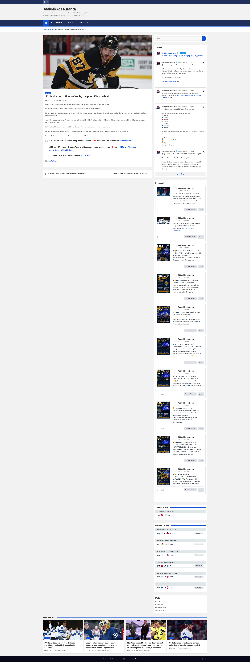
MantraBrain (135, 659)
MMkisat (191, 228)
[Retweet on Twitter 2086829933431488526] (166, 84)
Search (204, 38)
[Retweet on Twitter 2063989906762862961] (166, 145)
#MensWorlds (125, 141)
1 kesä (192, 151)
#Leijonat (192, 95)
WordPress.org (160, 610)
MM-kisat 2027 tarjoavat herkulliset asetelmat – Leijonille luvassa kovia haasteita (59, 645)
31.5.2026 (91, 650)
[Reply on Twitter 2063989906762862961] (163, 145)
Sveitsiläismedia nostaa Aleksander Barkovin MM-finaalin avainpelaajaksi (184, 644)
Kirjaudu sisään (160, 602)
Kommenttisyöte (160, 607)
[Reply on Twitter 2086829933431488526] (163, 84)
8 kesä (192, 90)
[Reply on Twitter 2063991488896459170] (163, 100)
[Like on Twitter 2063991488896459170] (170, 100)
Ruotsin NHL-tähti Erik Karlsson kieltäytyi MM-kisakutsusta (66, 174)
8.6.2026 (48, 650)
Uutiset (48, 93)
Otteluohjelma (57, 23)
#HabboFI (173, 81)
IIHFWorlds (177, 230)
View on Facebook (190, 209)
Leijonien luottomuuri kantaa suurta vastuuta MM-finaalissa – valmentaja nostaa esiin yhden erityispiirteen (101, 645)
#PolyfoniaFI (166, 81)
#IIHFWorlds (166, 97)
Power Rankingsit (85, 23)
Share (201, 209)
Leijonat (184, 228)
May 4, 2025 (86, 155)
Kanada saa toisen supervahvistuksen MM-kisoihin (130, 174)
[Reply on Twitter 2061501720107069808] (163, 169)
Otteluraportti (199, 533)
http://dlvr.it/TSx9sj (183, 95)
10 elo (192, 62)
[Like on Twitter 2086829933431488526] (170, 84)
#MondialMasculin (128, 147)
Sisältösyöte (159, 605)
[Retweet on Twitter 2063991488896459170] (166, 100)
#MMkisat (199, 95)
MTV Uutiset (54, 161)
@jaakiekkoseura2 (183, 62)
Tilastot (70, 23)
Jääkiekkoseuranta (59, 9)
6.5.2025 (49, 100)
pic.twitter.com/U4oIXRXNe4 (61, 150)
